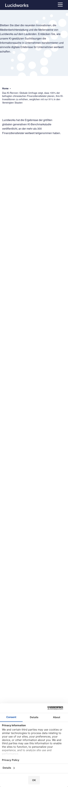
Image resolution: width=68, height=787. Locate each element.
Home (5, 88)
